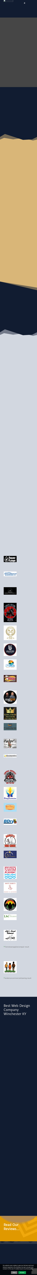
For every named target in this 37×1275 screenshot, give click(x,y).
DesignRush (18, 534)
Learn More (10, 67)
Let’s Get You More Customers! (18, 1206)
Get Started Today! (13, 61)
